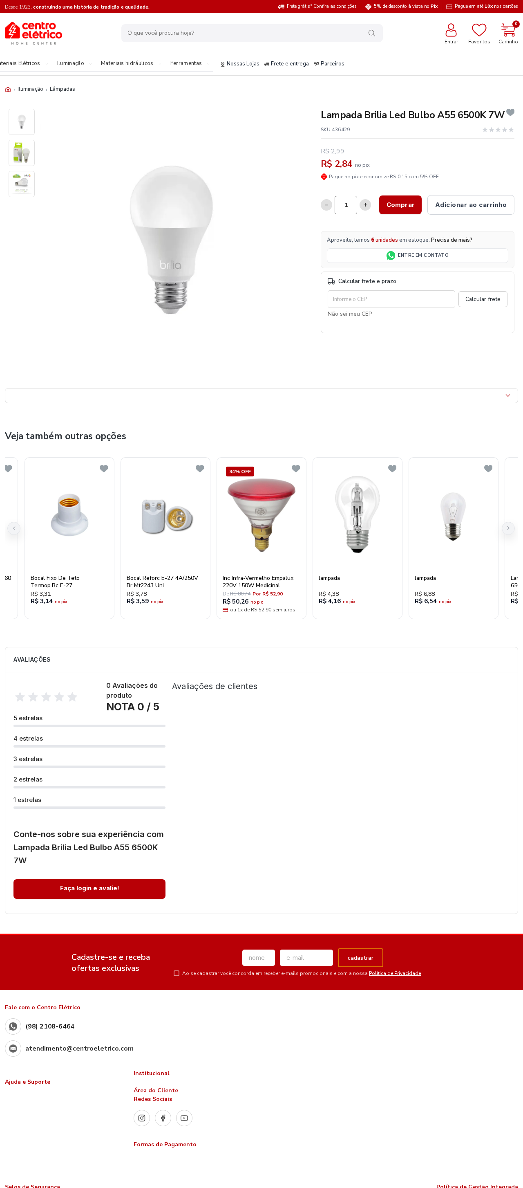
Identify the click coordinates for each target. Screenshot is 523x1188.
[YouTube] (184, 1118)
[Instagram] (142, 1118)
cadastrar (360, 958)
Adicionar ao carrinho (471, 205)
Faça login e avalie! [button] (89, 888)
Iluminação (70, 64)
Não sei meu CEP (350, 314)
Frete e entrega (290, 64)
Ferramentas (186, 64)
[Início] (8, 89)
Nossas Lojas (243, 64)
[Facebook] (163, 1118)
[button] (13, 528)
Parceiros (332, 64)
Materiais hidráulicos (127, 64)
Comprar (401, 205)
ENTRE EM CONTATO (423, 255)
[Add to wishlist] (510, 112)
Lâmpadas (62, 89)
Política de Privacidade (395, 973)
